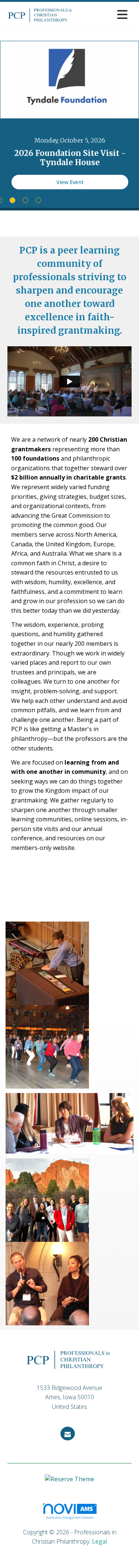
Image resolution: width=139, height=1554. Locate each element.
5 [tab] (38, 200)
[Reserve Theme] (69, 1483)
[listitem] (69, 124)
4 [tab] (25, 200)
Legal (99, 1541)
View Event (70, 182)
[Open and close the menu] (104, 14)
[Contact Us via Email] (67, 1433)
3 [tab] (12, 200)
